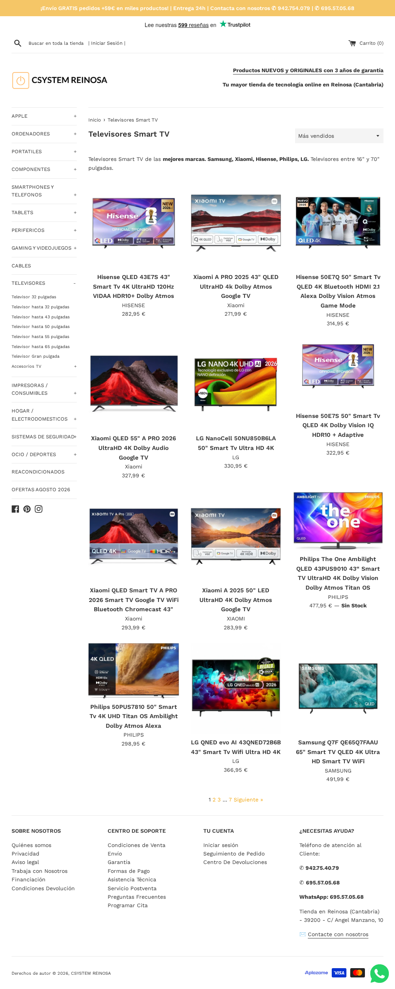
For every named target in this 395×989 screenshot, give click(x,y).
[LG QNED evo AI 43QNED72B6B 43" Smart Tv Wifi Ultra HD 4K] (236, 688)
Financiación (29, 879)
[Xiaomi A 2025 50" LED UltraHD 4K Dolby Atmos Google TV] (236, 536)
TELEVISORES (44, 283)
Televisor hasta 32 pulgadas (40, 306)
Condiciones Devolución (43, 888)
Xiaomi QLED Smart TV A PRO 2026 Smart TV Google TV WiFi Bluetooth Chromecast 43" (134, 600)
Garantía (119, 862)
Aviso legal (25, 862)
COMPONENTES (44, 169)
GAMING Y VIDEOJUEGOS (44, 248)
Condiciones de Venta (136, 845)
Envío (115, 853)
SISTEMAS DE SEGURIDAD (44, 437)
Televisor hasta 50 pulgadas (41, 326)
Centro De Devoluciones (235, 862)
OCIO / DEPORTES (44, 454)
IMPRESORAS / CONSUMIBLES (44, 389)
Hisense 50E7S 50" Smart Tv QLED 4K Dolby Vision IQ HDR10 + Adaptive (338, 425)
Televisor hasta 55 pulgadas (40, 336)
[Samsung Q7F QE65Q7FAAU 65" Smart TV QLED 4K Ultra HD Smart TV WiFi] (338, 688)
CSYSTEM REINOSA (91, 973)
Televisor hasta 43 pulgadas (41, 317)
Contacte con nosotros (338, 934)
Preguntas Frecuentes (137, 897)
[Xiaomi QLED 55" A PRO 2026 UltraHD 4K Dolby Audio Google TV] (133, 384)
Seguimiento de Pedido (234, 853)
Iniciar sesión (220, 845)
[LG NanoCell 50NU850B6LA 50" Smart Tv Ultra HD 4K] (236, 384)
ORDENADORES (44, 134)
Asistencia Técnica (132, 879)
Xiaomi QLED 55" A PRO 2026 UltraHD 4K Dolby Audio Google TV (133, 448)
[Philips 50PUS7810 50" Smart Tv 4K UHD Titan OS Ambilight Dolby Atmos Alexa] (133, 670)
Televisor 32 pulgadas (34, 296)
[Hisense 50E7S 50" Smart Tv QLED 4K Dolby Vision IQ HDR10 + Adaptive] (338, 373)
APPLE (44, 116)
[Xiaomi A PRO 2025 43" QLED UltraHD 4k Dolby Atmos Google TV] (236, 223)
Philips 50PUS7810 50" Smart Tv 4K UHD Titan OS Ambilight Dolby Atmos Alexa (133, 716)
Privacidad (25, 853)
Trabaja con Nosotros (40, 871)
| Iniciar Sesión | (106, 43)
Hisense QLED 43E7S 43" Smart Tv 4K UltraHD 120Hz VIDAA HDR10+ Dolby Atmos (133, 286)
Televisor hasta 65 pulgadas (41, 346)
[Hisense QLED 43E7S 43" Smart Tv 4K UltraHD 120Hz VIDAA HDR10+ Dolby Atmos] (133, 223)
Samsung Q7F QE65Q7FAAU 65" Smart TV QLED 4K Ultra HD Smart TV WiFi (338, 752)
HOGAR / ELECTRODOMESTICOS (44, 415)
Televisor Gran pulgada (35, 356)
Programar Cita (128, 905)
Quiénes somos (31, 845)
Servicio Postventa (132, 888)
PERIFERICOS (44, 230)
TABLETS (44, 212)
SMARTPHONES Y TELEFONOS (44, 191)
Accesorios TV (44, 366)
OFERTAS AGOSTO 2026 (41, 489)
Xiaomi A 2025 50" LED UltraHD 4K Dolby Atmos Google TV (235, 600)
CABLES (21, 266)
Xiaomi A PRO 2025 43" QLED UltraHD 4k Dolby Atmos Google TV (236, 286)
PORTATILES (44, 151)
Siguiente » (248, 799)
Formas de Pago (129, 871)
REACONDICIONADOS (38, 472)
